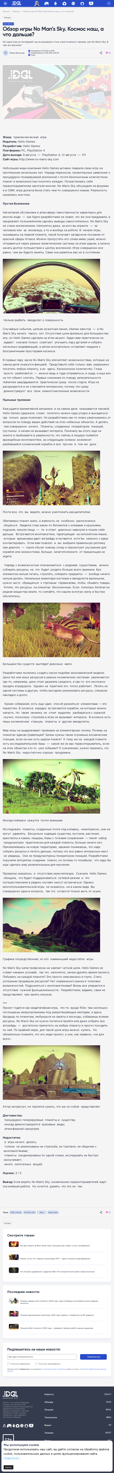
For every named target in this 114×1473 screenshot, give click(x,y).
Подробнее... (12, 1458)
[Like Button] (107, 53)
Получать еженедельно (50, 1364)
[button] (108, 3)
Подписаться (93, 1356)
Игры (46, 3)
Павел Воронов (16, 53)
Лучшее (48, 1409)
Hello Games (16, 1212)
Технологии (50, 1417)
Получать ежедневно (20, 1364)
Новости (49, 1394)
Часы (55, 3)
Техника (48, 1432)
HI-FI (73, 3)
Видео (47, 1425)
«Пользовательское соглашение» (54, 1369)
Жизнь (47, 1440)
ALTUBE (91, 3)
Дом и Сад (82, 3)
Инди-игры (53, 1212)
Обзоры (7, 17)
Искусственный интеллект (37, 3)
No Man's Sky (29, 1212)
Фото (64, 3)
